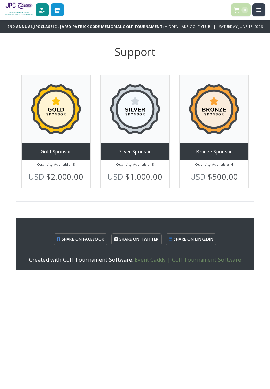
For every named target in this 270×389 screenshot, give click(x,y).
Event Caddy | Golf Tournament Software (188, 259)
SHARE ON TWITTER (138, 239)
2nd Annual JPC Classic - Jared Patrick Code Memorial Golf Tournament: (86, 26)
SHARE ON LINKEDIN (193, 239)
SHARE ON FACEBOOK (82, 239)
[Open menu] (258, 9)
